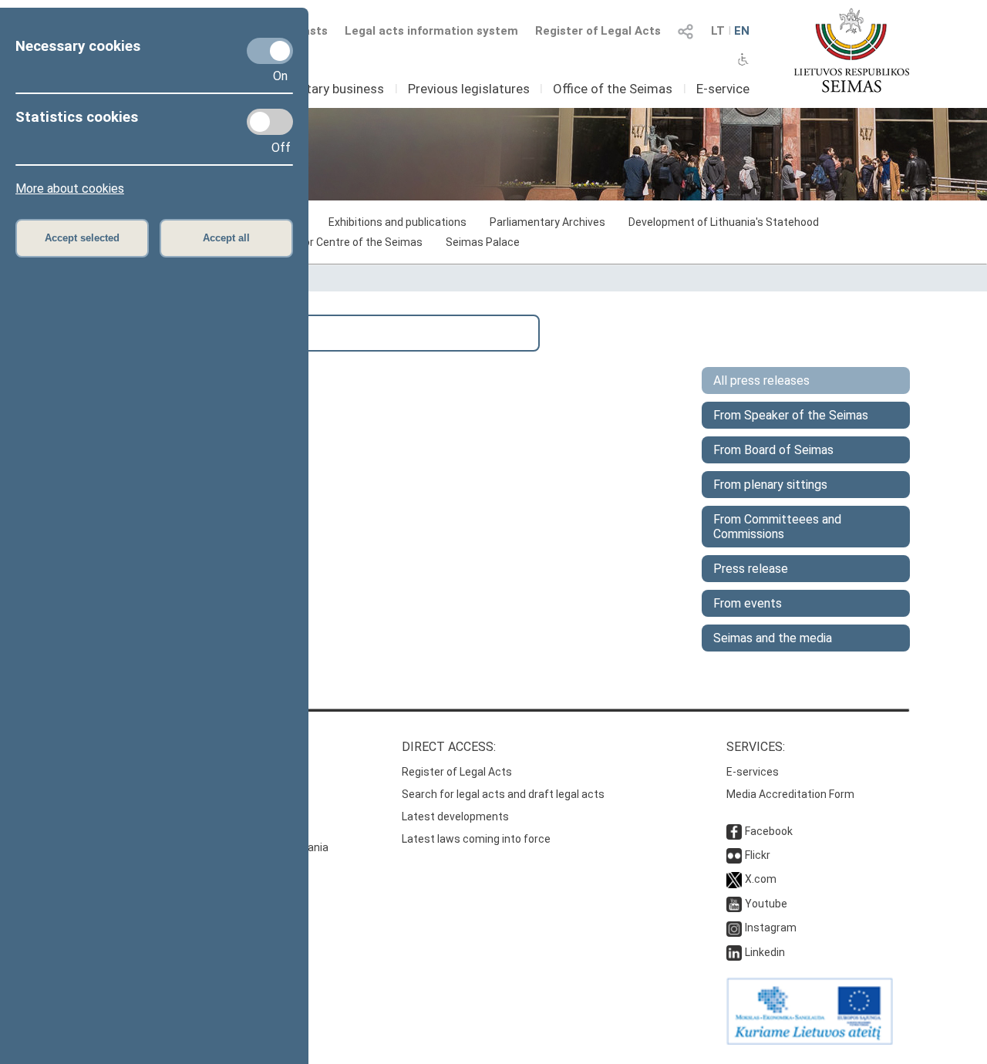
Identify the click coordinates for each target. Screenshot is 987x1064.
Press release (750, 568)
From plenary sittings (770, 484)
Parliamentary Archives (547, 222)
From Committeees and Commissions (777, 526)
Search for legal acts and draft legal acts (503, 794)
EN (742, 31)
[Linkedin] (734, 952)
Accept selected (82, 238)
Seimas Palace (483, 242)
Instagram (771, 927)
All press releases (761, 380)
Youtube (766, 903)
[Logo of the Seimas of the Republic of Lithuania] (851, 50)
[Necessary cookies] (270, 51)
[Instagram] (734, 927)
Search (106, 332)
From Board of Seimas (773, 450)
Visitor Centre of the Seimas (352, 242)
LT (718, 31)
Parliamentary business (316, 88)
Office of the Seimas (612, 88)
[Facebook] (734, 831)
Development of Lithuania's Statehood (723, 222)
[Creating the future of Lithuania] (809, 1041)
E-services (752, 772)
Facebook (769, 831)
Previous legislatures (469, 88)
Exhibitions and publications (397, 222)
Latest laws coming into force (476, 839)
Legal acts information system (431, 31)
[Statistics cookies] (270, 122)
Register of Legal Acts (598, 31)
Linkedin (765, 952)
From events (747, 603)
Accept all (226, 238)
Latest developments (455, 816)
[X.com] (734, 879)
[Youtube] (734, 903)
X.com (760, 879)
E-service (723, 88)
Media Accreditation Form (790, 794)
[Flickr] (734, 855)
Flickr (757, 855)
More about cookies (69, 188)
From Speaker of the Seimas (790, 415)
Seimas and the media (772, 638)
